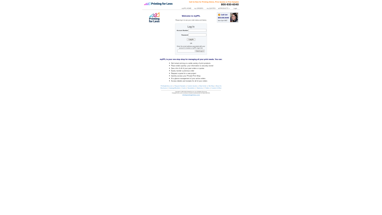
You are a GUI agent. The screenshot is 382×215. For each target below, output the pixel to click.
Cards (184, 88)
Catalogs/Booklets (174, 88)
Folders (207, 88)
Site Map (211, 86)
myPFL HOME (186, 8)
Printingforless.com (167, 86)
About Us (218, 86)
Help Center (203, 86)
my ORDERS (198, 8)
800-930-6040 (230, 4)
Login (235, 8)
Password (184, 35)
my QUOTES (211, 8)
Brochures (164, 88)
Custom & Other (216, 88)
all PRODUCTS (223, 8)
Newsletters (191, 88)
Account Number (182, 30)
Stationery (200, 88)
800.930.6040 (223, 18)
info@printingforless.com (191, 95)
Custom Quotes (192, 86)
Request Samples (180, 86)
